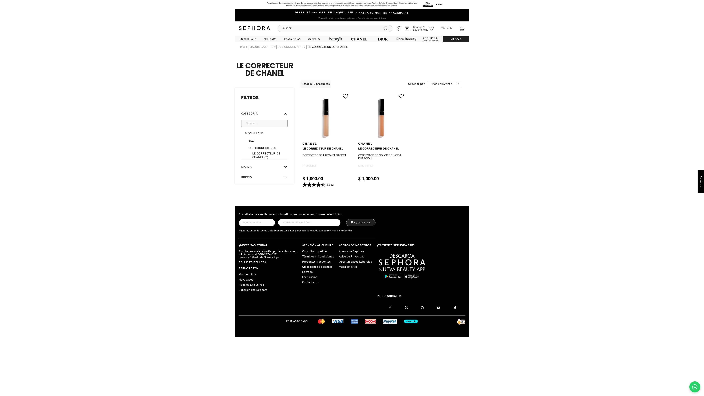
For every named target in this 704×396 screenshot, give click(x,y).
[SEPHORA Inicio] (254, 28)
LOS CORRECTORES (291, 47)
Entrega (307, 272)
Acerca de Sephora (351, 251)
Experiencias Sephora (253, 290)
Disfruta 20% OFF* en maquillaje (324, 13)
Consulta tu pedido (314, 251)
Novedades (246, 279)
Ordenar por (416, 84)
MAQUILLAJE (259, 47)
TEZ (272, 47)
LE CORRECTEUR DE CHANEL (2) (266, 155)
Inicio (243, 47)
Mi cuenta (446, 28)
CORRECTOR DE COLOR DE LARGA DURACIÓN (379, 157)
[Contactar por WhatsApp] (694, 386)
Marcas (456, 39)
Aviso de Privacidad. (341, 230)
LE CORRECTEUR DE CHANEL (328, 47)
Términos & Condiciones (318, 256)
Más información (428, 4)
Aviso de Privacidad (351, 256)
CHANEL (309, 144)
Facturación (309, 277)
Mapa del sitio (348, 267)
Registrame (361, 222)
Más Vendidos (248, 274)
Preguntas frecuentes (316, 261)
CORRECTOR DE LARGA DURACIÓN (324, 155)
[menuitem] (248, 39)
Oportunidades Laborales (355, 261)
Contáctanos (310, 282)
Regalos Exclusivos (251, 284)
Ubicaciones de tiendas (317, 267)
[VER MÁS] (326, 136)
